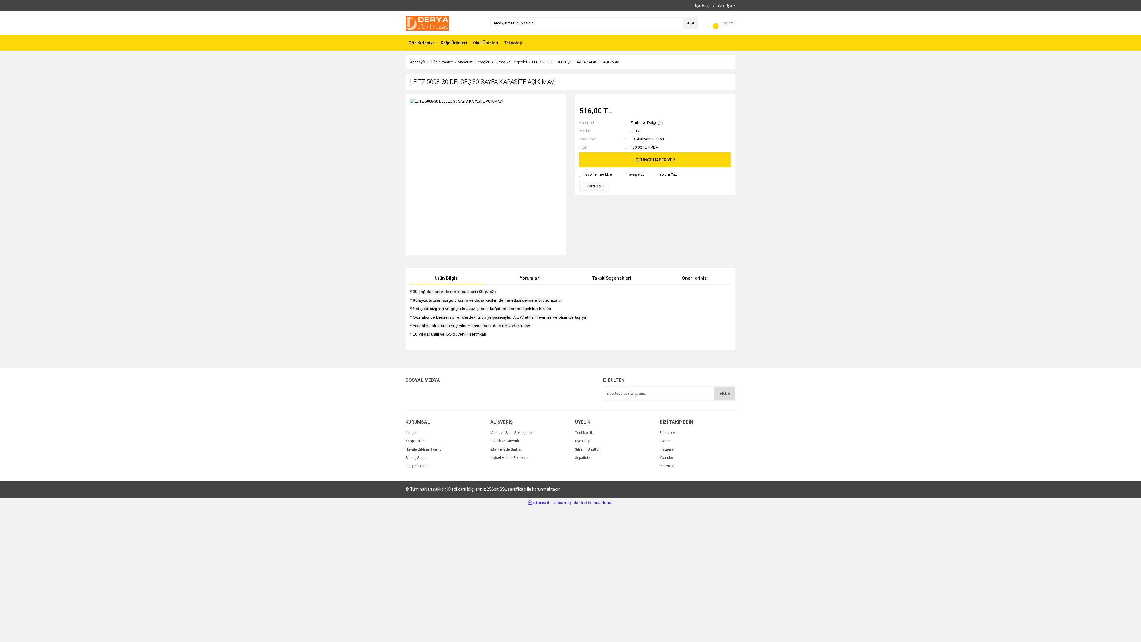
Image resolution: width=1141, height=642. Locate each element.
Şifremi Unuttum (588, 449)
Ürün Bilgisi (447, 278)
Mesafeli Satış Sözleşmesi (512, 433)
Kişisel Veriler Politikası (509, 458)
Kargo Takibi (415, 441)
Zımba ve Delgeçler (647, 122)
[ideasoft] (539, 503)
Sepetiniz (582, 458)
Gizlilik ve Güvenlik (505, 441)
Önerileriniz (694, 278)
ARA (690, 23)
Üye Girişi (582, 441)
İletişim (411, 433)
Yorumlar (529, 278)
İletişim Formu (417, 466)
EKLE (724, 393)
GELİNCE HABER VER (655, 160)
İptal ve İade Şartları (506, 449)
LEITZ (635, 131)
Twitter (665, 441)
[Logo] (428, 23)
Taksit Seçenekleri (611, 278)
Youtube (666, 458)
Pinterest (667, 466)
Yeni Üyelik (584, 433)
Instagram (668, 449)
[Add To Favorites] (595, 174)
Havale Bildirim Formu (424, 449)
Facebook (667, 433)
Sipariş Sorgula (418, 458)
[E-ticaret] (569, 503)
